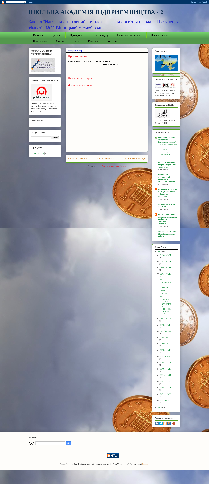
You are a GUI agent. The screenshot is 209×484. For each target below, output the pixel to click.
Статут (60, 41)
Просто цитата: (164, 291)
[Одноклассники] (165, 423)
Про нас (56, 35)
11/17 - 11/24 (165, 381)
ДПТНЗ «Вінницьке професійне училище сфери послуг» (167, 164)
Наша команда (159, 35)
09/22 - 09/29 (165, 337)
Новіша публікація (77, 158)
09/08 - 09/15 (165, 325)
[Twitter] (161, 423)
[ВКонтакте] (157, 423)
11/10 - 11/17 (165, 375)
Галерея (93, 41)
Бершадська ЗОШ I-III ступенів (167, 138)
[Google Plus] (173, 423)
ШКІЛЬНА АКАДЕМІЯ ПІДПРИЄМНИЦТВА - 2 (96, 11)
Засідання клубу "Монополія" (164, 195)
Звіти (76, 41)
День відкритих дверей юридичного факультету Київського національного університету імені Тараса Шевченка (167, 148)
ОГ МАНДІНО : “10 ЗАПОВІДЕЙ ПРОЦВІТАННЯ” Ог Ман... (166, 305)
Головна (38, 35)
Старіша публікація (135, 158)
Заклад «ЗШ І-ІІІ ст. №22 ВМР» (167, 205)
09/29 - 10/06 (165, 343)
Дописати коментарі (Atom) (114, 166)
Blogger (145, 464)
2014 (160, 407)
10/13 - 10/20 (165, 356)
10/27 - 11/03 (165, 362)
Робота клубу (100, 35)
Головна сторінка (106, 158)
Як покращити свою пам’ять (165, 283)
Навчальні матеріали (129, 35)
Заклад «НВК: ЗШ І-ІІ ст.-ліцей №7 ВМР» (167, 190)
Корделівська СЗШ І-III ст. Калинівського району (167, 234)
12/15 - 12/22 (165, 394)
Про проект (77, 35)
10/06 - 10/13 (165, 350)
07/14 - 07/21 (165, 261)
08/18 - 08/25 (165, 318)
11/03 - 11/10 (165, 368)
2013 (160, 251)
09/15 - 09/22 (165, 331)
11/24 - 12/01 (165, 387)
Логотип (111, 41)
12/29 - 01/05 (165, 400)
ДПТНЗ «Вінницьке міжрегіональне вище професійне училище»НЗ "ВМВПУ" (167, 219)
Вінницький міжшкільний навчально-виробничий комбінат (167, 178)
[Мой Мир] (169, 423)
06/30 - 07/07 (165, 255)
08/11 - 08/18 (165, 273)
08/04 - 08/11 (165, 267)
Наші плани (40, 41)
